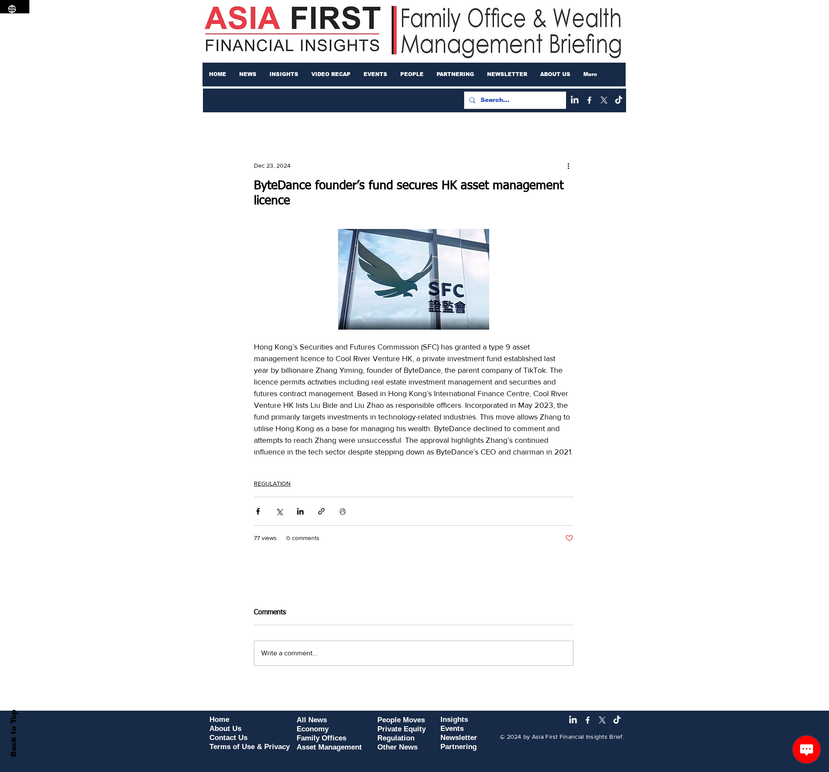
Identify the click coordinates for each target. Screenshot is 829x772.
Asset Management (329, 747)
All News (312, 720)
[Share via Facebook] (258, 511)
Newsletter (458, 738)
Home (219, 719)
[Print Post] (343, 511)
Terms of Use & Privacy (249, 747)
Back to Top (13, 733)
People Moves (401, 720)
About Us (225, 728)
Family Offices (321, 738)
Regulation (395, 738)
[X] (604, 100)
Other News (397, 747)
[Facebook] (589, 100)
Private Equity (401, 729)
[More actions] (568, 165)
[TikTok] (618, 100)
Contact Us (228, 738)
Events (452, 728)
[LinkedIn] (574, 100)
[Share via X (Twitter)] (279, 511)
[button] (248, 74)
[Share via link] (321, 511)
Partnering (458, 747)
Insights (454, 719)
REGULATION (272, 483)
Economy (313, 729)
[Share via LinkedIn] (300, 511)
